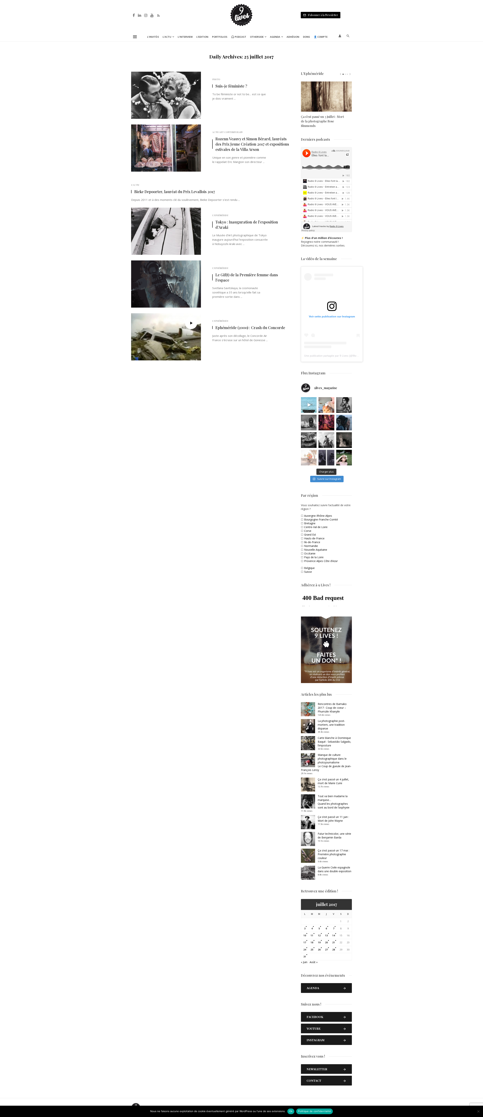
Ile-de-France (312, 542)
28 (333, 949)
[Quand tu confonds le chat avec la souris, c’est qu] (326, 405)
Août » (314, 962)
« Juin (304, 962)
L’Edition (202, 36)
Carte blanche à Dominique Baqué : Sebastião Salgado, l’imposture (334, 741)
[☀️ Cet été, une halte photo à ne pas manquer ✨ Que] (344, 405)
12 (319, 935)
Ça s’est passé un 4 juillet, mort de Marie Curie (333, 781)
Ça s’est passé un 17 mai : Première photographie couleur (333, 854)
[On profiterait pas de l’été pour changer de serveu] (309, 405)
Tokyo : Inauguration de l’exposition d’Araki (246, 224)
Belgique (309, 568)
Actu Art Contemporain (227, 132)
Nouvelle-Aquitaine (315, 549)
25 (312, 949)
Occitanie (309, 553)
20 (326, 942)
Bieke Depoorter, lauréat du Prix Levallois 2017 (174, 191)
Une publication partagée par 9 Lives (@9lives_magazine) (338, 355)
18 (312, 942)
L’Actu (167, 36)
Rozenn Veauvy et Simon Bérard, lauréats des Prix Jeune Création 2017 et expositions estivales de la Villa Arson (252, 144)
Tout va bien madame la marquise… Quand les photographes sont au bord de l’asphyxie (333, 801)
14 (333, 935)
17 (304, 942)
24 (304, 949)
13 (326, 935)
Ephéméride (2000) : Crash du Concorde (250, 327)
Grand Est (310, 534)
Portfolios (219, 36)
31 (304, 956)
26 (319, 949)
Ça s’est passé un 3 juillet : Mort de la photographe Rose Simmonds (322, 121)
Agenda (275, 36)
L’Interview (185, 36)
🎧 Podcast (238, 36)
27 (326, 949)
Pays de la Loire (314, 557)
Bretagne (309, 523)
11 (312, 935)
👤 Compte (321, 36)
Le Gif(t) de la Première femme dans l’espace (246, 277)
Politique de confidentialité (314, 1111)
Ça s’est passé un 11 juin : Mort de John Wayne (333, 818)
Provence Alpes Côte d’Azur (321, 561)
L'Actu (135, 184)
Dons (306, 36)
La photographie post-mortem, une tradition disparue (331, 724)
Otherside (257, 36)
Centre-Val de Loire (316, 527)
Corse (307, 531)
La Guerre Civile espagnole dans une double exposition (334, 869)
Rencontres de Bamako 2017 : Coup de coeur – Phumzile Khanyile (332, 707)
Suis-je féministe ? (231, 85)
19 (319, 942)
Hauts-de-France (314, 538)
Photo (216, 79)
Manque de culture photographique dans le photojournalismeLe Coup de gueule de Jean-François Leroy (326, 762)
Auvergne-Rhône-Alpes (318, 515)
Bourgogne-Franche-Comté (321, 519)
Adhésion (293, 36)
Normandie (311, 546)
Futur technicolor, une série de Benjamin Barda (334, 835)
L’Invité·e (153, 36)
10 (304, 935)
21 (333, 942)
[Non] (478, 1111)
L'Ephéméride (220, 215)
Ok (291, 1111)
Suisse (308, 571)
